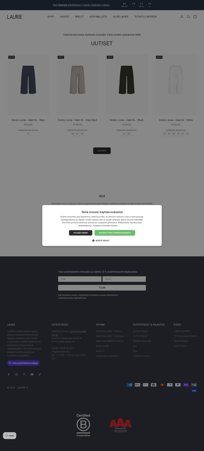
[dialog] (102, 225)
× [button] (158, 208)
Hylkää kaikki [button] (80, 233)
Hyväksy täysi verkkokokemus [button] (115, 233)
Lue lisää (122, 225)
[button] (102, 240)
